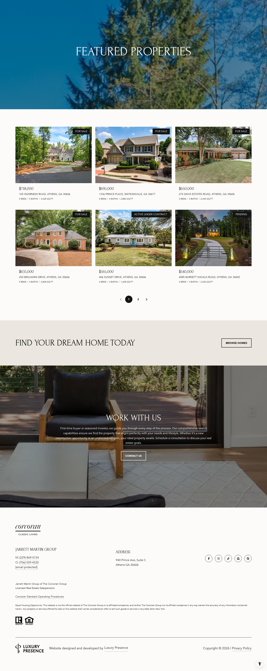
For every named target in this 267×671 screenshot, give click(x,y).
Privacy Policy (242, 648)
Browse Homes (236, 343)
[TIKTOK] (228, 558)
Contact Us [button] (133, 456)
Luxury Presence (116, 648)
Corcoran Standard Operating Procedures (39, 596)
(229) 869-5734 (29, 557)
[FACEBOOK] (208, 558)
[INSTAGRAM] (218, 558)
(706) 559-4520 (29, 562)
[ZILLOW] (238, 558)
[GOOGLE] (248, 558)
